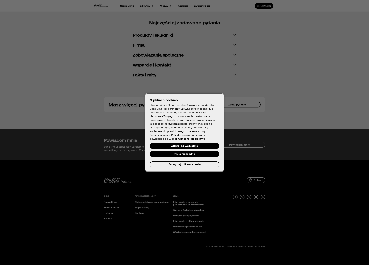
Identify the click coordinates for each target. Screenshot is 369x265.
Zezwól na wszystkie (184, 145)
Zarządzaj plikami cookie (185, 164)
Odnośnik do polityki (191, 138)
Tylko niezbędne (184, 153)
